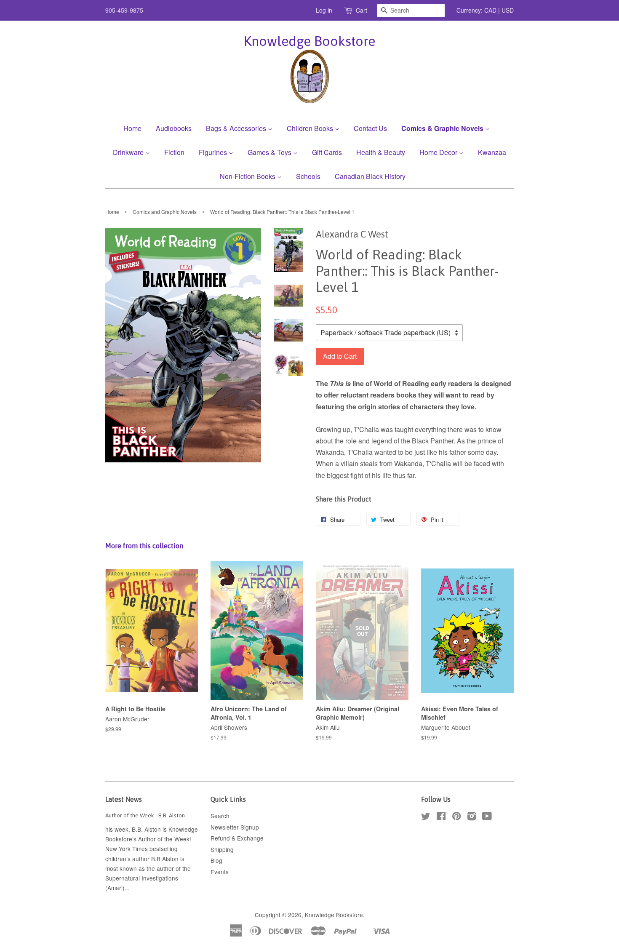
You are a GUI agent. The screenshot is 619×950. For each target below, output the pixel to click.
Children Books (311, 128)
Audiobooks (174, 128)
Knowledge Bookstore (309, 41)
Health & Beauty (380, 152)
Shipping (222, 849)
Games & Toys (270, 152)
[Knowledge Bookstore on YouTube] (487, 817)
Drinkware (129, 152)
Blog (216, 860)
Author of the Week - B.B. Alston (145, 815)
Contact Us (370, 128)
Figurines (214, 152)
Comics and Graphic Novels (165, 211)
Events (220, 871)
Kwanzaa (492, 152)
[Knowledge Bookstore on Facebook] (441, 817)
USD (508, 10)
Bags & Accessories (237, 128)
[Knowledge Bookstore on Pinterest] (456, 817)
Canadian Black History (370, 176)
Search (220, 815)
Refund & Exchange (237, 838)
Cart (361, 10)
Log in (324, 10)
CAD (490, 10)
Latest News (123, 799)
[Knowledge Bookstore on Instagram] (471, 817)
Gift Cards (327, 152)
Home (132, 128)
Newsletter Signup (235, 827)
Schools (308, 176)
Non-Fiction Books (248, 176)
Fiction (174, 152)
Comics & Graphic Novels (443, 128)
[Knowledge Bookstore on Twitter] (425, 817)
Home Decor (439, 152)
